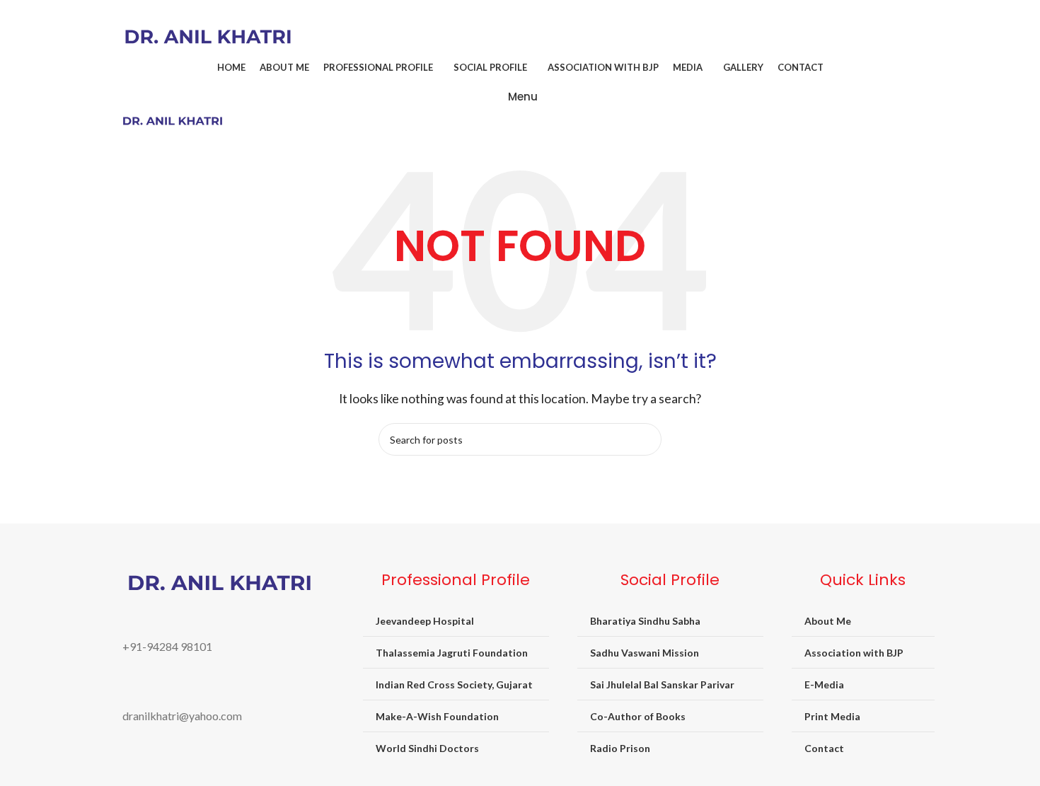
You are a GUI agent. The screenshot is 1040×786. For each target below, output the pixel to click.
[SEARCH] (645, 439)
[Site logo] (208, 35)
